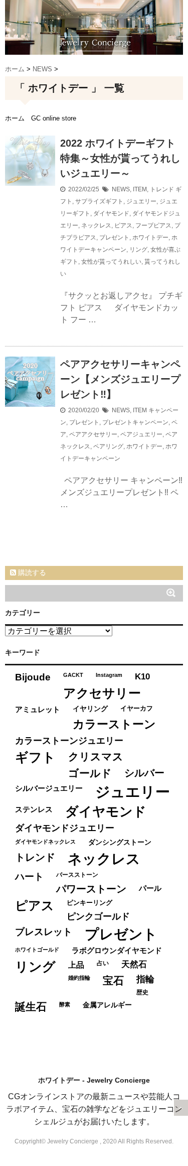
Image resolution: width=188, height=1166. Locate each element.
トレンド (162, 189)
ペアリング (108, 446)
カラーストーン (114, 724)
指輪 (145, 979)
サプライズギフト (99, 201)
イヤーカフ (136, 708)
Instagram (109, 675)
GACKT (73, 675)
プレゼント (114, 237)
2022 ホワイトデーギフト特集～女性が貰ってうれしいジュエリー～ (120, 158)
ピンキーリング (89, 902)
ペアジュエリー (141, 434)
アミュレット (37, 709)
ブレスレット (43, 931)
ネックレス (96, 225)
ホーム (15, 118)
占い (103, 963)
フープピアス (153, 225)
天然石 (134, 964)
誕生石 (31, 1006)
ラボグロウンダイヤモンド (117, 951)
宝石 (113, 980)
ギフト (35, 757)
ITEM (140, 189)
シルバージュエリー (49, 788)
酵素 (64, 1004)
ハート (29, 876)
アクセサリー (102, 693)
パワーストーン (91, 888)
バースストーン (77, 874)
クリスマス (95, 756)
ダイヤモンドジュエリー (64, 828)
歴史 (142, 992)
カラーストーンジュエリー (69, 741)
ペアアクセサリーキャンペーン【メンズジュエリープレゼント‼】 (120, 379)
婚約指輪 (79, 978)
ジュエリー (141, 201)
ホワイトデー (150, 237)
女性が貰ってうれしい (111, 261)
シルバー (144, 772)
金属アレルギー (107, 1005)
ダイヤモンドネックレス (45, 842)
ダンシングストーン (119, 842)
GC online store (53, 118)
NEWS (121, 189)
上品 (76, 964)
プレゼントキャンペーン (135, 422)
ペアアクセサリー (93, 434)
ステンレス (34, 809)
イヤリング (90, 709)
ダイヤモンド (111, 213)
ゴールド (90, 773)
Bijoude (33, 677)
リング (138, 249)
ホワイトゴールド (37, 950)
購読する (31, 572)
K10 (142, 676)
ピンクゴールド (98, 916)
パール (150, 888)
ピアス (123, 225)
